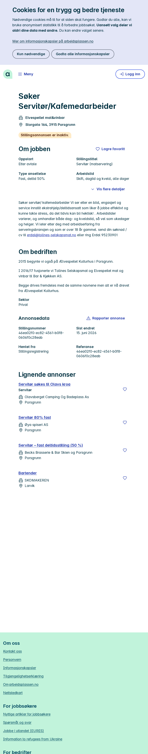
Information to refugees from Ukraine (32, 739)
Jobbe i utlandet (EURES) (23, 731)
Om (21, 684)
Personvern (12, 660)
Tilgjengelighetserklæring (23, 676)
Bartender (27, 473)
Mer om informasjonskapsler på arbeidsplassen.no (52, 41)
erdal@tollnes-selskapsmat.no (51, 235)
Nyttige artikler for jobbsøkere (26, 714)
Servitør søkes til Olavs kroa (44, 384)
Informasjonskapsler (19, 668)
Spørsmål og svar (17, 722)
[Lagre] (125, 389)
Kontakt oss (12, 651)
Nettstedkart (13, 693)
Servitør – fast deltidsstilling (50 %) (50, 445)
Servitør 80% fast (34, 417)
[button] (106, 318)
